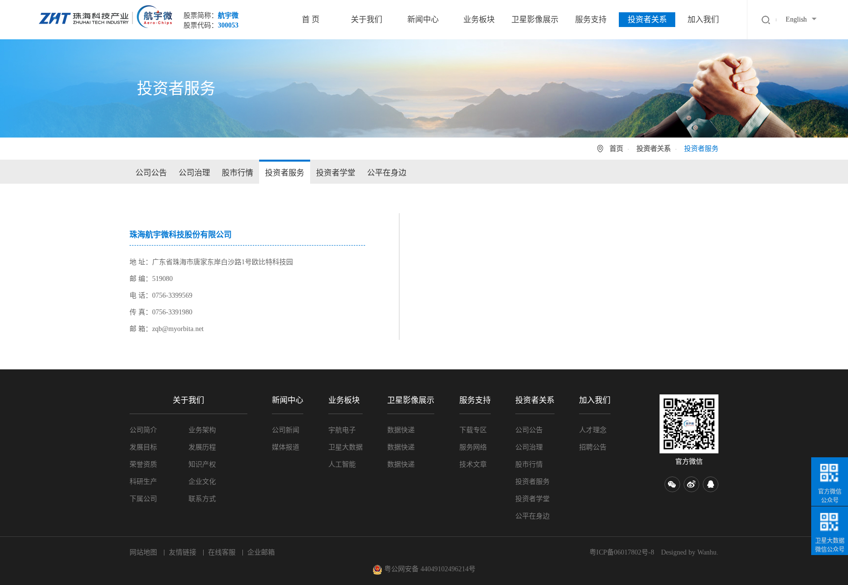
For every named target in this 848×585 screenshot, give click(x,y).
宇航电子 (342, 430)
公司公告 (151, 172)
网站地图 (143, 552)
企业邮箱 (261, 552)
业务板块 (479, 19)
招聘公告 (593, 447)
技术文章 (473, 464)
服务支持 (591, 19)
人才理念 (593, 430)
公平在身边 (386, 172)
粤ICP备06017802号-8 (621, 552)
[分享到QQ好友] (710, 484)
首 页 (310, 19)
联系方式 (202, 498)
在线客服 (222, 552)
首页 (616, 148)
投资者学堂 (335, 172)
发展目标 (143, 447)
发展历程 (202, 447)
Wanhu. (707, 552)
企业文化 (202, 481)
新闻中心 (423, 19)
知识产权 (202, 464)
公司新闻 (285, 430)
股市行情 (237, 172)
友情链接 (182, 552)
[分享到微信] (672, 484)
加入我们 (703, 19)
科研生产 (143, 481)
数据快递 (401, 430)
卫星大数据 (345, 447)
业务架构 (202, 430)
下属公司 (143, 498)
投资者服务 (284, 172)
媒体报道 (285, 447)
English (796, 19)
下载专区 (473, 430)
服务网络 (473, 447)
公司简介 (143, 430)
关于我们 (366, 19)
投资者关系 (647, 19)
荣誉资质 (143, 464)
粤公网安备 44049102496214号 (429, 569)
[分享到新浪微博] (691, 484)
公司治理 (194, 172)
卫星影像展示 (534, 19)
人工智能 (342, 464)
